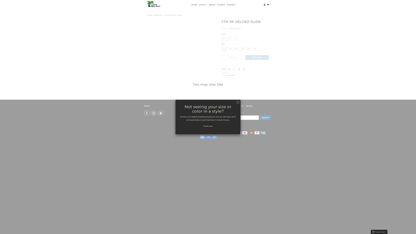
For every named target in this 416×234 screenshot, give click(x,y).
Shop (202, 5)
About (212, 5)
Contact (231, 5)
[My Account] (264, 5)
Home (194, 5)
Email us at (185, 117)
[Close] (237, 102)
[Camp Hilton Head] (154, 4)
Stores (221, 5)
